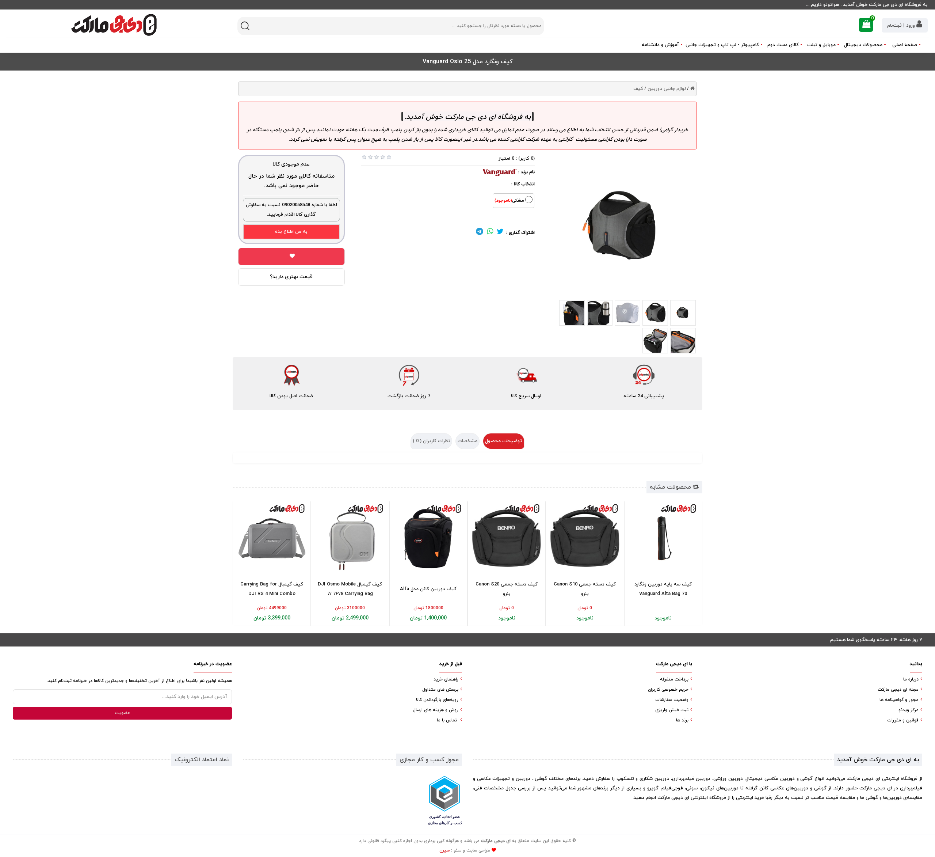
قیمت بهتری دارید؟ (291, 276)
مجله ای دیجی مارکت (898, 690)
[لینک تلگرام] (479, 233)
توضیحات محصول (503, 441)
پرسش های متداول (440, 690)
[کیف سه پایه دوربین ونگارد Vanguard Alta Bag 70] (663, 538)
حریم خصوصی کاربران (668, 690)
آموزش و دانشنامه (660, 45)
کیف (638, 89)
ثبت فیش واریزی (671, 710)
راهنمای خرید (446, 679)
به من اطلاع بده (291, 231)
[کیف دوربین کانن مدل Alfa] (428, 538)
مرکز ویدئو (908, 710)
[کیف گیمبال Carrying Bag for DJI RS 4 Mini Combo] (271, 538)
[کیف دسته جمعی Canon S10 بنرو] (584, 538)
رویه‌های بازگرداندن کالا (437, 700)
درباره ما (911, 679)
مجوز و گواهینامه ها (899, 700)
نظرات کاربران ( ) (431, 441)
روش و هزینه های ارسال (435, 710)
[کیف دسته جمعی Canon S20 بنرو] (506, 538)
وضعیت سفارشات (671, 700)
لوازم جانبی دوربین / (665, 89)
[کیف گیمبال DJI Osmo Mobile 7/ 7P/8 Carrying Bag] (350, 538)
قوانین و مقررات (903, 720)
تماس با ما (447, 720)
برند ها (682, 720)
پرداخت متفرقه (674, 679)
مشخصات (467, 441)
